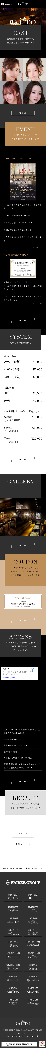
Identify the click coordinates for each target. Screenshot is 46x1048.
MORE (23, 113)
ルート (32, 671)
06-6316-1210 (15, 739)
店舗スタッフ (23, 844)
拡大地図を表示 (9, 678)
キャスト (23, 833)
